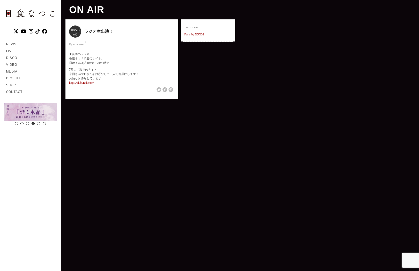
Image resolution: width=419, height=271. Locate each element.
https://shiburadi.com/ (81, 82)
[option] (30, 112)
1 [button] (16, 123)
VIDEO (11, 64)
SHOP (11, 85)
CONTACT (14, 92)
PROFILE (13, 78)
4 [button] (33, 123)
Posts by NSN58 (194, 34)
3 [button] (27, 123)
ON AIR (86, 9)
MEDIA (11, 71)
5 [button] (38, 123)
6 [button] (44, 123)
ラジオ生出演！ (98, 31)
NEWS (11, 44)
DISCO (11, 58)
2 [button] (22, 123)
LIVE (10, 51)
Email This (171, 89)
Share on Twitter (158, 89)
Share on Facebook (164, 89)
